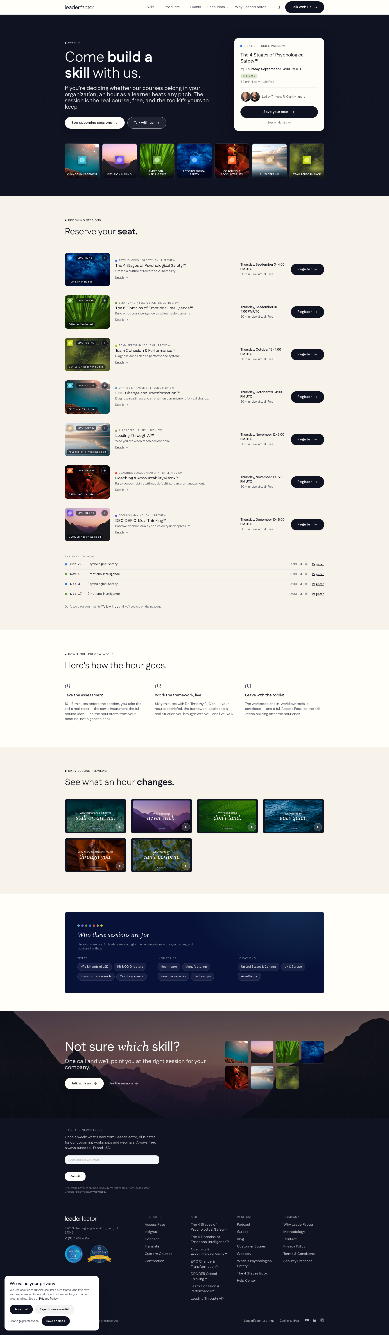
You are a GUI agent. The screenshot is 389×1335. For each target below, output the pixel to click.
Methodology (294, 1231)
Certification (154, 1261)
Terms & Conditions (299, 1253)
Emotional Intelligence (104, 574)
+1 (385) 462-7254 (77, 1238)
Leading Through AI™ (134, 436)
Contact (290, 1239)
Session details (277, 123)
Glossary (244, 1253)
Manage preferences (24, 1321)
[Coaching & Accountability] (236, 1077)
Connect (152, 1239)
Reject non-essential (54, 1309)
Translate (152, 1246)
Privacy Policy (294, 1246)
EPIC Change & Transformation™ (204, 1264)
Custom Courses (158, 1253)
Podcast (243, 1224)
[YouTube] (307, 1321)
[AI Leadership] (262, 1077)
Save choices (55, 1321)
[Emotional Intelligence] (287, 1052)
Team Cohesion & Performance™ (145, 351)
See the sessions (121, 1083)
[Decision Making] (262, 1052)
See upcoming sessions (91, 122)
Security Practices (297, 1261)
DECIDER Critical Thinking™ (140, 521)
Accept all (21, 1309)
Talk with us (301, 7)
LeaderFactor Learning (259, 1321)
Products (172, 7)
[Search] (278, 7)
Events (195, 7)
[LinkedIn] (314, 1321)
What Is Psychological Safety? (254, 1264)
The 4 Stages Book (252, 1273)
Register (304, 269)
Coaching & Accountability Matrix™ (147, 478)
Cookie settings (289, 1321)
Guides (242, 1231)
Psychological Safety (103, 564)
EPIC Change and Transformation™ (147, 393)
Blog (240, 1239)
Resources (216, 7)
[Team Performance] (287, 1077)
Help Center (246, 1280)
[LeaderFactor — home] (79, 7)
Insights (151, 1231)
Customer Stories (251, 1246)
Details (119, 277)
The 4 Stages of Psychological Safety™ (150, 266)
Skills (150, 7)
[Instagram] (322, 1321)
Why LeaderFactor (250, 7)
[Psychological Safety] (312, 1052)
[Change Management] (236, 1052)
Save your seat (276, 111)
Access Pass (155, 1224)
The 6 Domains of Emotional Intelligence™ (154, 308)
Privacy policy (98, 1192)
